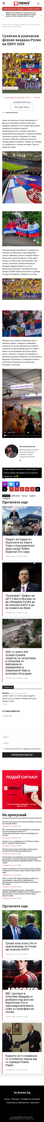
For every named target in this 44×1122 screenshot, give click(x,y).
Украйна (6, 498)
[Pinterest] (17, 489)
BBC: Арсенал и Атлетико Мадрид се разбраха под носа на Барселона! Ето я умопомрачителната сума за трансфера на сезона (21, 832)
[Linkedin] (27, 489)
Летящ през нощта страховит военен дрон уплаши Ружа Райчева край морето (20, 850)
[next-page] (40, 15)
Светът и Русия (14, 24)
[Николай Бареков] (11, 453)
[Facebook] (20, 460)
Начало (4, 24)
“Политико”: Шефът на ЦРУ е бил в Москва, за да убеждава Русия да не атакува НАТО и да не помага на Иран (20, 602)
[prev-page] (3, 15)
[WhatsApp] (22, 489)
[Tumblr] (32, 489)
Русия (24, 496)
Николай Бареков (12, 112)
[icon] (5, 485)
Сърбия (32, 496)
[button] (39, 3)
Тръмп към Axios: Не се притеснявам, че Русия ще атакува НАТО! (22, 823)
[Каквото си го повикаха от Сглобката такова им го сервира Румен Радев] (22, 1037)
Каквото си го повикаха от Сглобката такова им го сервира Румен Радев (20, 842)
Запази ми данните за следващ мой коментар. (23, 749)
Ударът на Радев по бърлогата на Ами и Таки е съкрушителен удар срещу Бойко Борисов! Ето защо (21, 14)
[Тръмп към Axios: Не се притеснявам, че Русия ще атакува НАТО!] (22, 925)
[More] (37, 489)
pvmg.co (32, 1119)
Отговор (4, 704)
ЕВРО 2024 (16, 496)
